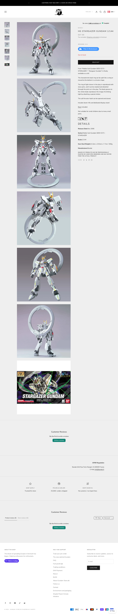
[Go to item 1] (7, 24)
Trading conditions (59, 567)
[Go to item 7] (7, 64)
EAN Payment (57, 571)
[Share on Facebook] (84, 160)
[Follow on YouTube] (15, 603)
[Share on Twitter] (86, 160)
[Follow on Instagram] (10, 603)
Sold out (95, 62)
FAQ (54, 560)
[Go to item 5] (7, 51)
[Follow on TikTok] (20, 603)
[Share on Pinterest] (89, 160)
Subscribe (93, 568)
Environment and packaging (62, 591)
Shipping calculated (93, 37)
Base (79, 107)
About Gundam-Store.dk (61, 581)
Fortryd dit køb (58, 564)
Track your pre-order (60, 554)
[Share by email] (91, 160)
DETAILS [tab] (84, 124)
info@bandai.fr (99, 470)
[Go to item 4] (7, 44)
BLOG (55, 577)
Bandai (80, 28)
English (88, 11)
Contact (55, 587)
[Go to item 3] (7, 38)
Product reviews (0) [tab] (10, 518)
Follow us (56, 584)
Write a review (59, 440)
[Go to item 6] (7, 58)
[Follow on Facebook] (5, 603)
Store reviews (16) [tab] (23, 518)
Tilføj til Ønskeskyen (90, 49)
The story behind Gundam (61, 557)
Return (55, 574)
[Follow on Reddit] (24, 603)
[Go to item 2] (7, 31)
